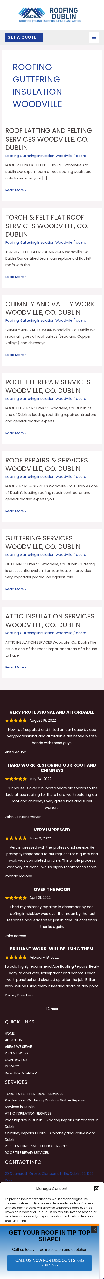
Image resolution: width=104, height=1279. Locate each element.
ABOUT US (13, 1039)
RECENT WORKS (17, 1053)
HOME (10, 1033)
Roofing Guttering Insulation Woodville (38, 155)
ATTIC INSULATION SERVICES (28, 1113)
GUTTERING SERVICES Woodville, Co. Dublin (43, 542)
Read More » (16, 189)
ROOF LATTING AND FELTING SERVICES (36, 1146)
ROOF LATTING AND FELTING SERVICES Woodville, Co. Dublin (48, 139)
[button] (96, 1188)
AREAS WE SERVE (18, 1046)
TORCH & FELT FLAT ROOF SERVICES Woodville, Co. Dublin (46, 226)
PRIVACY (12, 1066)
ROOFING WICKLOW (21, 1072)
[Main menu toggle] (94, 37)
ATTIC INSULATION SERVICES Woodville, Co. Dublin (50, 620)
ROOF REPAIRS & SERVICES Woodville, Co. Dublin (46, 464)
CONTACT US (16, 1059)
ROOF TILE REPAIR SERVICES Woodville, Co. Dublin (48, 386)
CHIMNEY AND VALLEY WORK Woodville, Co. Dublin (49, 308)
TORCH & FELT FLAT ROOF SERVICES (34, 1093)
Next (54, 1008)
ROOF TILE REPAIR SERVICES (27, 1152)
